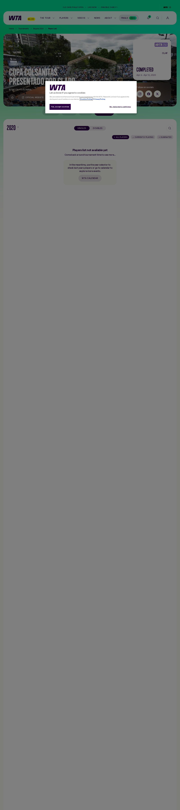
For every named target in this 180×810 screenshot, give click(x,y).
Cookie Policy (86, 99)
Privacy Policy (99, 99)
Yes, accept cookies (60, 107)
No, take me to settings (120, 107)
